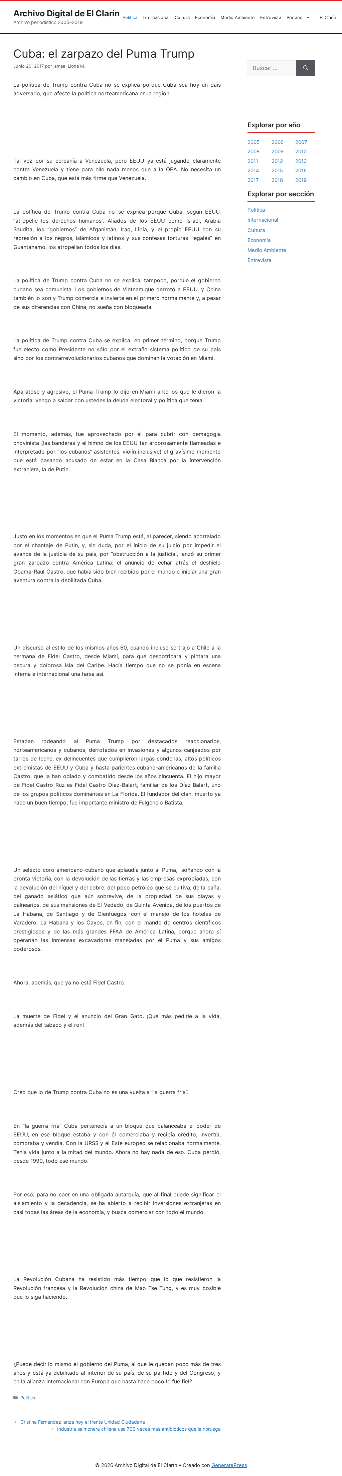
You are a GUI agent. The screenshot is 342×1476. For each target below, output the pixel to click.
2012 (277, 161)
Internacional (156, 17)
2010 (301, 151)
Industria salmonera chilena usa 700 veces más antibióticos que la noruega (139, 1429)
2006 (278, 142)
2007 (301, 142)
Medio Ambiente (237, 17)
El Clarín (328, 17)
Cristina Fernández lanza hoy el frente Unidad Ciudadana (82, 1422)
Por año (295, 17)
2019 (301, 180)
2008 (253, 151)
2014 (253, 170)
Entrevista (270, 17)
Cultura (182, 17)
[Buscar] (305, 68)
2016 (301, 170)
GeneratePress (229, 1465)
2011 (252, 161)
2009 (278, 151)
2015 (277, 170)
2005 (253, 142)
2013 (301, 161)
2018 (277, 180)
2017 (253, 180)
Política (130, 17)
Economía (205, 17)
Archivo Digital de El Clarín (66, 13)
